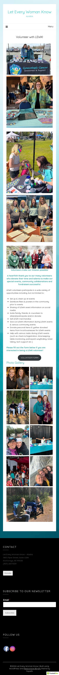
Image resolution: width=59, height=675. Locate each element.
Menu (50, 26)
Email (6, 600)
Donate (8, 573)
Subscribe (9, 613)
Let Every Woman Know (29, 11)
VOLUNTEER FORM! (29, 357)
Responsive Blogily (32, 668)
